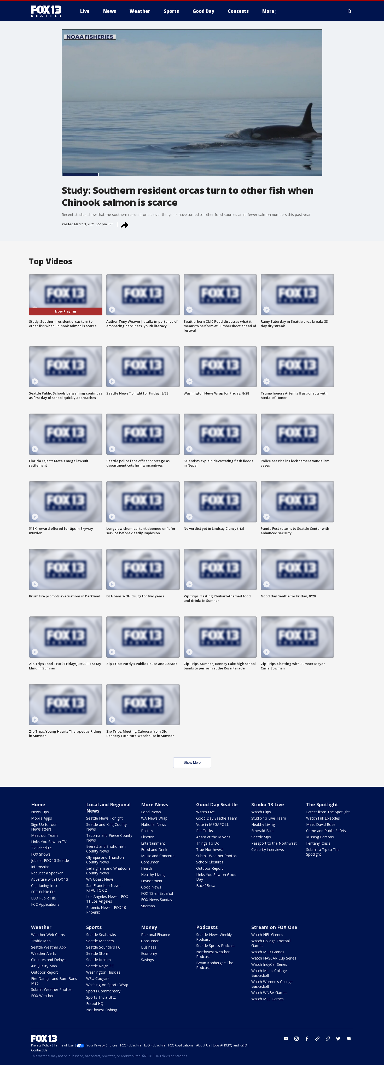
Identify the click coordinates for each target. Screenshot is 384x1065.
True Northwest (209, 849)
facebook (307, 1038)
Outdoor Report (209, 868)
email (349, 1038)
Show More (192, 762)
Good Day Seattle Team (216, 818)
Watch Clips (261, 811)
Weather (41, 927)
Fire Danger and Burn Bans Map (54, 981)
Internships (40, 866)
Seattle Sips (261, 836)
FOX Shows (40, 854)
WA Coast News (100, 879)
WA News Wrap (154, 818)
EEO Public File (43, 898)
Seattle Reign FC (100, 965)
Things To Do (207, 843)
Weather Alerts (43, 953)
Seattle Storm (97, 953)
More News (154, 804)
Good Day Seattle (217, 804)
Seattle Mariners (100, 940)
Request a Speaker (47, 872)
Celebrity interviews (267, 849)
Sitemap (148, 905)
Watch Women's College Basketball (272, 984)
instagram (296, 1038)
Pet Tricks (204, 830)
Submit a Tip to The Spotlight (323, 852)
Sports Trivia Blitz (101, 997)
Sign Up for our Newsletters (44, 827)
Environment (151, 880)
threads (328, 1038)
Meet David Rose (320, 824)
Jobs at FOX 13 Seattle (50, 860)
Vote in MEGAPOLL (212, 824)
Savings (147, 959)
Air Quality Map (44, 965)
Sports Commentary (103, 990)
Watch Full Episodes (323, 818)
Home (38, 804)
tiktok (317, 1038)
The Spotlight (322, 804)
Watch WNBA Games (269, 992)
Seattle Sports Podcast (215, 945)
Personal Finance (155, 934)
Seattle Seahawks (101, 934)
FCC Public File (43, 891)
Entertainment (153, 843)
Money (149, 927)
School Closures (209, 862)
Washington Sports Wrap (107, 984)
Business (148, 947)
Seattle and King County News (106, 827)
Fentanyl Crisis (318, 843)
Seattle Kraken (98, 959)
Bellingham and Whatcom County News (108, 870)
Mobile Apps (41, 818)
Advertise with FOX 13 (49, 879)
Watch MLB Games (267, 951)
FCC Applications (45, 904)
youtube (286, 1038)
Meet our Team (44, 835)
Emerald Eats (262, 830)
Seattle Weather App (48, 947)
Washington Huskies (103, 972)
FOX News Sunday (156, 899)
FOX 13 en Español (157, 893)
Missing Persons (320, 836)
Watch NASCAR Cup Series (273, 958)
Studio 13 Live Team (268, 818)
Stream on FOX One (274, 927)
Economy (149, 953)
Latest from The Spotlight (328, 811)
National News (153, 824)
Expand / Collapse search (350, 11)
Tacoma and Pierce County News (109, 838)
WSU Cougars (97, 978)
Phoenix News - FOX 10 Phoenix (106, 910)
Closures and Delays (48, 959)
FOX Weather (42, 995)
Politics (147, 830)
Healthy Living (153, 874)
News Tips (40, 811)
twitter (338, 1038)
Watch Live (205, 811)
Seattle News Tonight (104, 818)
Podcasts (207, 927)
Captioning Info (44, 885)
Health (146, 868)
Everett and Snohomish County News (106, 849)
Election (147, 836)
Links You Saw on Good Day (216, 877)
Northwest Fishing (101, 1009)
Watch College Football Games (270, 943)
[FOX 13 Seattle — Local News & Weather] (48, 11)
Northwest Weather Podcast (213, 954)
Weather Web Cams (48, 934)
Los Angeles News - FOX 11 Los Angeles (107, 899)
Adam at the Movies (213, 836)
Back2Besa (205, 885)
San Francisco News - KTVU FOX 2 (104, 888)
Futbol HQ (94, 1003)
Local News (151, 811)
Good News (151, 887)
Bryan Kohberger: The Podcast (214, 965)
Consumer (150, 862)
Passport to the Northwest (274, 843)
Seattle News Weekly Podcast (214, 937)
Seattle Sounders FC (103, 947)
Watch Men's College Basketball (269, 973)
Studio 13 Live (267, 804)
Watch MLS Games (267, 998)
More (268, 11)
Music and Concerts (157, 855)
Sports (94, 927)
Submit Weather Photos (216, 855)
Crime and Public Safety (326, 830)
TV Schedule (41, 847)
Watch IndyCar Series (269, 964)
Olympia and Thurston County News (105, 859)
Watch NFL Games (267, 934)
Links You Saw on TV (48, 841)
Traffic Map (41, 940)
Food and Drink (154, 849)
